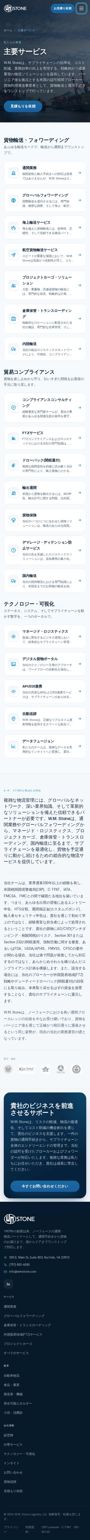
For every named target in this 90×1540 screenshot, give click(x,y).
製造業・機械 (13, 1394)
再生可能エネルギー (18, 1403)
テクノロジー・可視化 (19, 1454)
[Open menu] (81, 8)
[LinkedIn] (8, 1284)
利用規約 (30, 1529)
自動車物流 (11, 1376)
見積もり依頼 (13, 1491)
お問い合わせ (13, 1472)
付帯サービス (13, 1445)
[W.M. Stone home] (15, 8)
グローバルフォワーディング (24, 1316)
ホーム (8, 30)
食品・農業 (11, 1385)
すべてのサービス (16, 1353)
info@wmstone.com (22, 1271)
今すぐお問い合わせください (45, 1186)
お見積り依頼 (62, 8)
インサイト (11, 1463)
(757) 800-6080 (19, 1265)
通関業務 (10, 1307)
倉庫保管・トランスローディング (27, 1325)
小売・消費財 (13, 1413)
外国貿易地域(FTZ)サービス (23, 1334)
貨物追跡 (10, 1482)
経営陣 (8, 1435)
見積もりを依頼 (23, 106)
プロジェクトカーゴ (18, 1344)
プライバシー (11, 1529)
